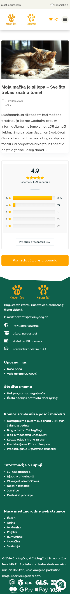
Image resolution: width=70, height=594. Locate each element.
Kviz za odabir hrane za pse (26, 439)
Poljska (12, 532)
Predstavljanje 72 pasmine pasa (29, 444)
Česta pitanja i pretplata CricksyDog (32, 398)
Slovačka (13, 541)
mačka (7, 105)
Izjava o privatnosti (20, 476)
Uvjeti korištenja (18, 486)
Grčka (11, 523)
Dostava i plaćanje (20, 495)
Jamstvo (13, 490)
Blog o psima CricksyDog (24, 430)
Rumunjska (14, 537)
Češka (11, 518)
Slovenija (13, 546)
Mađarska (14, 527)
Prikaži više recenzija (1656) (34, 241)
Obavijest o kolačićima (23, 481)
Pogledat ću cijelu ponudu (35, 260)
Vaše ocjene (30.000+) (22, 374)
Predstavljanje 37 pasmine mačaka (31, 449)
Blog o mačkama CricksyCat (26, 435)
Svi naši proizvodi (19, 472)
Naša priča (14, 369)
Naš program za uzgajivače (26, 393)
